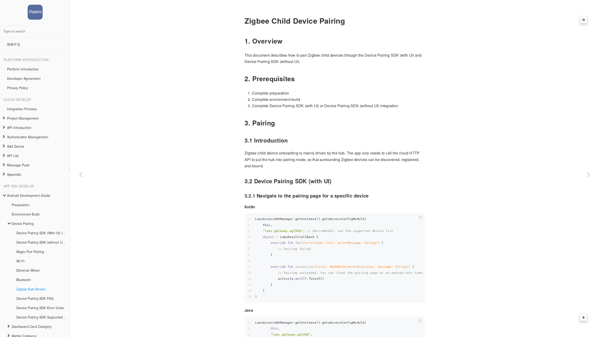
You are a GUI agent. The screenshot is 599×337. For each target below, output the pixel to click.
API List (13, 155)
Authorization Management (27, 137)
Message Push (18, 165)
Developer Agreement (23, 78)
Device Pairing (23, 223)
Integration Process (22, 108)
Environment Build (25, 214)
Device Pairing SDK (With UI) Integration (43, 233)
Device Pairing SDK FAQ (35, 298)
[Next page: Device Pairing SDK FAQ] (588, 174)
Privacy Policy (17, 87)
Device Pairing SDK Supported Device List (43, 317)
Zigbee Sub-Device (30, 289)
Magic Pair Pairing (30, 251)
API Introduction (19, 127)
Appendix (14, 174)
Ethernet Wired (27, 270)
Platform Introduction (23, 69)
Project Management (23, 118)
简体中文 (13, 44)
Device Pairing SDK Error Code (40, 307)
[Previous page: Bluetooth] (80, 174)
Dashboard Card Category (32, 326)
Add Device (15, 146)
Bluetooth (23, 279)
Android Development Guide (28, 195)
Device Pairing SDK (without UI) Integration (43, 242)
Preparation (20, 204)
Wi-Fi (20, 261)
